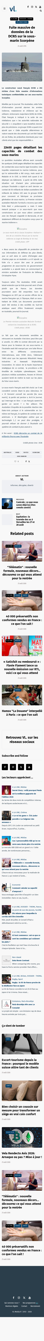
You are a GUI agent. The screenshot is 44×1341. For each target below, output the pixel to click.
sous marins (22, 456)
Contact (24, 1306)
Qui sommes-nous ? (11, 1303)
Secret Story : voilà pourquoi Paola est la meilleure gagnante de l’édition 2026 (22, 793)
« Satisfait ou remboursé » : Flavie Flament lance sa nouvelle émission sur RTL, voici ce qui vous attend (22, 667)
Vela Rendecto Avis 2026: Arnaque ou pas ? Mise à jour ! (22, 1155)
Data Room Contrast (20, 960)
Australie (7, 452)
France (17, 595)
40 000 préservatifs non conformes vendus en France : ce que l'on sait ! (22, 620)
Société (38, 910)
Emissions (16, 1001)
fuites (26, 452)
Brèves (23, 976)
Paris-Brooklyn (28, 1001)
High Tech (10, 1132)
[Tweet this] (29, 461)
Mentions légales (11, 1306)
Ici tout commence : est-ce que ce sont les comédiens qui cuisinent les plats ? (21, 938)
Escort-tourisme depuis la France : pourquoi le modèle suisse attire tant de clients (20, 1063)
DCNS (17, 452)
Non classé (16, 957)
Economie (16, 885)
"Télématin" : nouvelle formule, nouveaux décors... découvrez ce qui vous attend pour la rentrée (22, 572)
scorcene (36, 452)
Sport (20, 979)
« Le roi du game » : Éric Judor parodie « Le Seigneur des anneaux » (20, 819)
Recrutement (35, 1306)
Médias (18, 546)
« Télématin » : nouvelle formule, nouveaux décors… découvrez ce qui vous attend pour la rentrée (21, 866)
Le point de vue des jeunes (23, 910)
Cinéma (24, 812)
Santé (25, 595)
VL (22, 479)
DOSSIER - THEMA (26, 19)
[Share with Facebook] (26, 461)
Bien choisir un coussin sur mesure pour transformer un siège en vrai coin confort (21, 1110)
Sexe (8, 1039)
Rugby (14, 979)
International (22, 22)
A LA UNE (14, 19)
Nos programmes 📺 (30, 1303)
